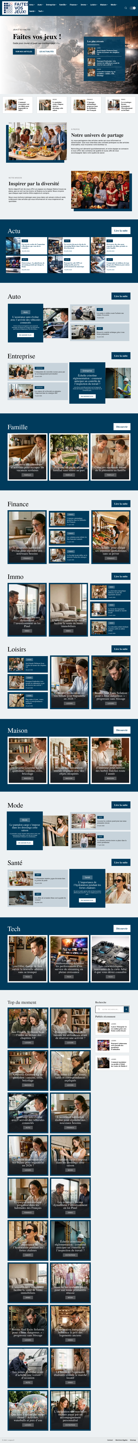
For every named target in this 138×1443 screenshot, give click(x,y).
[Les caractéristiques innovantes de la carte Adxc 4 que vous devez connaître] (110, 958)
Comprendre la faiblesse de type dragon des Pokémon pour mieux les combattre (118, 265)
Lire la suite (121, 230)
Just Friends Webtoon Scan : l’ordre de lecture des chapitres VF (108, 52)
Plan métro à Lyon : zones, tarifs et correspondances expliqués (35, 701)
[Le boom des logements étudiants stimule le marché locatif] (99, 609)
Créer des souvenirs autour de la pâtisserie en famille (110, 468)
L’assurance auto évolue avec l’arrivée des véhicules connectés (26, 319)
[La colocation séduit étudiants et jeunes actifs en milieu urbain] (99, 627)
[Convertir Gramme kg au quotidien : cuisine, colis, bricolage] (91, 72)
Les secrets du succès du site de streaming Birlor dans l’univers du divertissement (76, 246)
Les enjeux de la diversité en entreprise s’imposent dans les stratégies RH (48, 392)
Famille (18, 426)
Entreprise (21, 355)
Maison (99, 69)
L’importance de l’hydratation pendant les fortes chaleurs (87, 884)
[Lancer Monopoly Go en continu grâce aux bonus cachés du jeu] (103, 1027)
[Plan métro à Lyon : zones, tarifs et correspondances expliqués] (16, 700)
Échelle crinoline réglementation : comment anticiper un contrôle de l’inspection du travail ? (87, 379)
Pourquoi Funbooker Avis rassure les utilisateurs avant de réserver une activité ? (108, 63)
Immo (123, 99)
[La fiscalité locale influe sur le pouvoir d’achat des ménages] (57, 555)
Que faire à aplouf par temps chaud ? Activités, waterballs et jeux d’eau (28, 1417)
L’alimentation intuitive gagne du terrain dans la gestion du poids (50, 879)
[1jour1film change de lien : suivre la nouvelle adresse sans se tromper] (27, 958)
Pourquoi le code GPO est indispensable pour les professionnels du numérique (74, 265)
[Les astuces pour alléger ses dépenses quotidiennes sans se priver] (111, 537)
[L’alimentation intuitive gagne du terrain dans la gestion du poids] (21, 878)
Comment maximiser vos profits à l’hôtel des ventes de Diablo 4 (119, 1064)
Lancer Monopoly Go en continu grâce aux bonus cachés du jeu (119, 1028)
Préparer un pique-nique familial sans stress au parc (69, 468)
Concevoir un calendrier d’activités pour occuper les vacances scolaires (27, 467)
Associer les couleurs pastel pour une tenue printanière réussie (111, 822)
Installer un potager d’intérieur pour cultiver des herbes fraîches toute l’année (110, 769)
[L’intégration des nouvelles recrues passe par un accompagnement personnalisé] (21, 372)
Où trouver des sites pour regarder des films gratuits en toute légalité (117, 246)
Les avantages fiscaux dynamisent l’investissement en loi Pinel (126, 106)
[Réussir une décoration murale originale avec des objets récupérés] (69, 760)
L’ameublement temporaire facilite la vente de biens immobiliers (68, 623)
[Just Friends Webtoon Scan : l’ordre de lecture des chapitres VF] (91, 51)
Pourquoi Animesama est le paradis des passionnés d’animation (119, 1046)
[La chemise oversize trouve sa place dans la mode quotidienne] (84, 840)
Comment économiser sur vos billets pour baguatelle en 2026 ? (23, 106)
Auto (14, 296)
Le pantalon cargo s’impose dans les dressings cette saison (58, 106)
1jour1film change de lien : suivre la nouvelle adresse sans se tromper (27, 969)
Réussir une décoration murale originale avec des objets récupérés (69, 770)
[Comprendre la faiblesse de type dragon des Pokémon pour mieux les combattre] (98, 264)
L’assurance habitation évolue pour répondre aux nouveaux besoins (27, 550)
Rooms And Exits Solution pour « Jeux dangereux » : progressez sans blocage (111, 696)
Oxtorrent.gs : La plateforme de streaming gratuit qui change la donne (33, 265)
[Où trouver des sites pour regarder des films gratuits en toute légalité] (98, 245)
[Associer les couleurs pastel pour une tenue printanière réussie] (84, 821)
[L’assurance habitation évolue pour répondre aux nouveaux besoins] (27, 537)
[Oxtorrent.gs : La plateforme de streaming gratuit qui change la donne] (13, 264)
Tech (14, 928)
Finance (90, 99)
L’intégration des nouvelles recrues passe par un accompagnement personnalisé (50, 373)
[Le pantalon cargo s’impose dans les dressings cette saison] (45, 105)
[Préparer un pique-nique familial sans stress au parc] (69, 457)
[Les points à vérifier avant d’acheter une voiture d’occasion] (83, 313)
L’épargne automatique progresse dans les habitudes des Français (92, 106)
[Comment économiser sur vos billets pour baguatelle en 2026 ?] (11, 105)
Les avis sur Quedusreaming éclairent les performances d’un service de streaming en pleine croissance (69, 966)
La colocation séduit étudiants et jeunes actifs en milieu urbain (118, 629)
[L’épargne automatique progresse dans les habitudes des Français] (79, 105)
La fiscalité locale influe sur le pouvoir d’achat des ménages (77, 556)
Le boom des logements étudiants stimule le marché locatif (117, 611)
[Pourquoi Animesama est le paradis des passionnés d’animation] (103, 1045)
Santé (15, 862)
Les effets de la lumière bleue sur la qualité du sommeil (50, 899)
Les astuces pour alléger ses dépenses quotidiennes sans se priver (111, 550)
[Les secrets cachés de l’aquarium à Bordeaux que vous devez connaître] (13, 245)
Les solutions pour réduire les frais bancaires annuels (77, 538)
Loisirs (99, 48)
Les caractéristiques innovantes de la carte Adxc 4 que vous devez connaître (110, 969)
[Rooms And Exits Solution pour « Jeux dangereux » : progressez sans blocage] (111, 682)
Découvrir (122, 426)
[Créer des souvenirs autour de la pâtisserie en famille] (110, 457)
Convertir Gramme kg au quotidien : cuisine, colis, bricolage (106, 73)
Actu (14, 230)
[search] (126, 8)
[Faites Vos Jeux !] (16, 8)
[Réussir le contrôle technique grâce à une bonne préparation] (83, 332)
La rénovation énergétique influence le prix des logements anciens (117, 593)
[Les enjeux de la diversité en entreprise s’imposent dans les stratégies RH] (21, 391)
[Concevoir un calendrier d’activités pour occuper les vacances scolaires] (27, 457)
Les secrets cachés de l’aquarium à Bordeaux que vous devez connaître (33, 246)
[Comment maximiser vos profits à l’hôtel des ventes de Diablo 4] (103, 1063)
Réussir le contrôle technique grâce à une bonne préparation (111, 333)
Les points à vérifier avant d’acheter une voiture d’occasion (110, 314)
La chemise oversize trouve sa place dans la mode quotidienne (111, 841)
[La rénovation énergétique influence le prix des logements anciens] (99, 591)
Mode (55, 99)
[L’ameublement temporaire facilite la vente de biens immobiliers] (68, 609)
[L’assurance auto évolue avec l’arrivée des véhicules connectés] (55, 323)
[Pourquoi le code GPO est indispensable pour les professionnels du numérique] (55, 264)
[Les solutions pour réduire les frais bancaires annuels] (57, 537)
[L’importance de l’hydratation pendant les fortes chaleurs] (118, 888)
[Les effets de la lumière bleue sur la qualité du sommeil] (21, 898)
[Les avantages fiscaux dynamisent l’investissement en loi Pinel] (114, 105)
